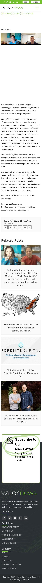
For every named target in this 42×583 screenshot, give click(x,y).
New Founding (16, 111)
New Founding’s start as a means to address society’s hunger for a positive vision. (18, 208)
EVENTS (5, 553)
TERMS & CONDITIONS (11, 564)
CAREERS (6, 556)
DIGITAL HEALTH (9, 543)
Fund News (6, 13)
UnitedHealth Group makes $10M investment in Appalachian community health (21, 327)
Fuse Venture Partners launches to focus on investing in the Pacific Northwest (21, 418)
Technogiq (25, 580)
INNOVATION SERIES (10, 527)
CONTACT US (7, 560)
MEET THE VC (7, 531)
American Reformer (8, 114)
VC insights (27, 13)
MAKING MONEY (9, 539)
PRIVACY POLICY (9, 568)
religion (17, 13)
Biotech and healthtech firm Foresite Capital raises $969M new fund (21, 373)
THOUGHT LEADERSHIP (12, 535)
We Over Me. (6, 198)
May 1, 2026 (5, 30)
